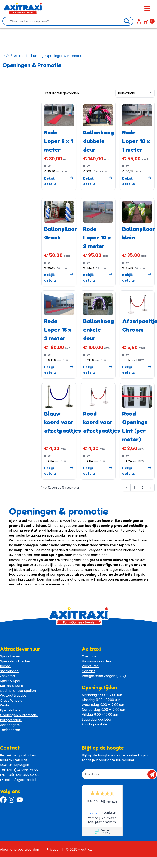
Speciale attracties (15, 661)
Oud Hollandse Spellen (18, 690)
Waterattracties (13, 695)
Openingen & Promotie (19, 715)
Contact (88, 671)
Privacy (52, 849)
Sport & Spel (10, 681)
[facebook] (3, 799)
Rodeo (5, 666)
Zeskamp (8, 676)
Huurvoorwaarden (96, 661)
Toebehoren (10, 729)
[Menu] (147, 8)
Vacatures (90, 666)
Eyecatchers (10, 710)
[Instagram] (11, 799)
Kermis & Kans (11, 685)
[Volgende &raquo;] (151, 487)
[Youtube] (19, 799)
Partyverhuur (11, 720)
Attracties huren (27, 55)
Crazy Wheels (11, 700)
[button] (127, 488)
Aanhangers (10, 725)
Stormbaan (9, 671)
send (153, 774)
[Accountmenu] (139, 21)
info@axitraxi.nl (24, 779)
